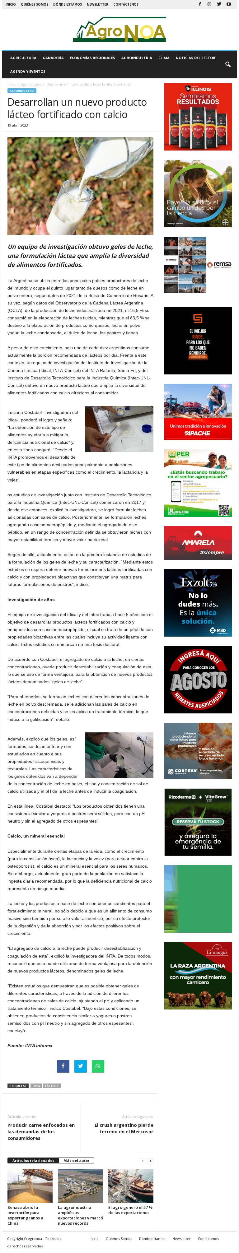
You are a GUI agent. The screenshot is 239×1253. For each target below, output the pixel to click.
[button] (228, 65)
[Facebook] (200, 4)
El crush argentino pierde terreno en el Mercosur (124, 1128)
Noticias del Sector (195, 57)
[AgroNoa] (119, 29)
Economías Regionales (92, 57)
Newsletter (97, 4)
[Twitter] (219, 4)
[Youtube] (228, 4)
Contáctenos (125, 4)
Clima (164, 57)
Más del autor (76, 1160)
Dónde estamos (67, 4)
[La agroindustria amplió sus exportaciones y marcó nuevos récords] (80, 1186)
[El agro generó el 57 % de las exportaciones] (130, 1186)
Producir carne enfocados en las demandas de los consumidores (41, 1131)
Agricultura (23, 57)
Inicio (11, 4)
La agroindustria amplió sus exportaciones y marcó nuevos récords (80, 1215)
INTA (36, 1086)
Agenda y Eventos (27, 71)
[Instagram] (209, 4)
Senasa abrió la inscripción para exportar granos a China (25, 1215)
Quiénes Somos (34, 4)
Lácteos (52, 1086)
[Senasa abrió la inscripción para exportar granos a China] (30, 1186)
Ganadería (53, 57)
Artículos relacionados (33, 1160)
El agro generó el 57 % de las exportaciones (130, 1209)
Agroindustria (136, 57)
